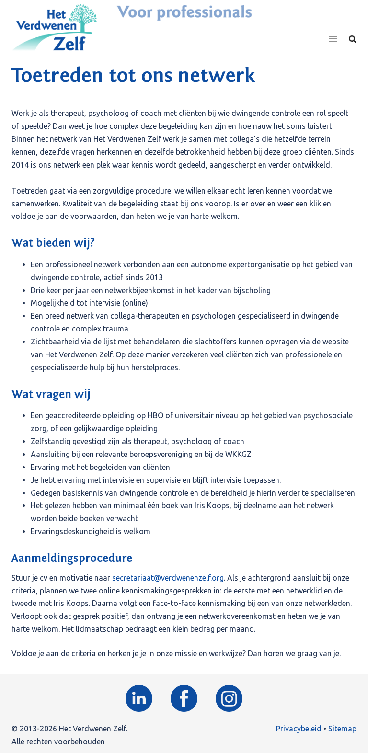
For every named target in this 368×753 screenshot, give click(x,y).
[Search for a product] (352, 39)
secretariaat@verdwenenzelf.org (168, 577)
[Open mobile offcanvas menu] (333, 39)
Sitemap (342, 728)
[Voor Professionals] (54, 27)
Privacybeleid (299, 728)
